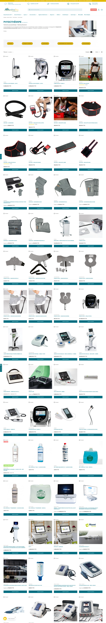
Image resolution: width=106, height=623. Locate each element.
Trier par (5, 52)
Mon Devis (0, 156)
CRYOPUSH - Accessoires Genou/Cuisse (87, 201)
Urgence (25, 14)
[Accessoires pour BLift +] (90, 532)
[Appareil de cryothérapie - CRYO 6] (40, 69)
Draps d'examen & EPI (8, 14)
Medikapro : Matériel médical (8, 17)
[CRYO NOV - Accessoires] (15, 108)
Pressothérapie (86, 43)
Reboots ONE (31, 391)
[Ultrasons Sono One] (65, 415)
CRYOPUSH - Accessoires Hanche (10, 240)
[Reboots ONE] (40, 377)
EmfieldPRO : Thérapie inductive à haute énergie (64, 240)
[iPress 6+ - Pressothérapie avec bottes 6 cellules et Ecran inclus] (65, 493)
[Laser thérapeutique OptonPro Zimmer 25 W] (15, 339)
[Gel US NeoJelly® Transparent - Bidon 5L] (40, 493)
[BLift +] (40, 532)
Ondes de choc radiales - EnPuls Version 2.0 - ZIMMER (65, 353)
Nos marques (87, 14)
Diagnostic (52, 14)
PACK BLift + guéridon (58, 546)
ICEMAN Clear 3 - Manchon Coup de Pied (37, 278)
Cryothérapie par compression (65, 43)
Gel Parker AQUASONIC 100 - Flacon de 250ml (63, 467)
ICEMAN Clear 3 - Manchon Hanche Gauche (38, 316)
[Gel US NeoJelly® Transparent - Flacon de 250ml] (15, 493)
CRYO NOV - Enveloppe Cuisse (60, 122)
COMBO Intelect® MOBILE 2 (59, 83)
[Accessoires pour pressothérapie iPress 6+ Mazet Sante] (15, 571)
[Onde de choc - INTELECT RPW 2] (90, 301)
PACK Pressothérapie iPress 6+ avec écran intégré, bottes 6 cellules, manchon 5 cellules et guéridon (14, 547)
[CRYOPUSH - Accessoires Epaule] (65, 187)
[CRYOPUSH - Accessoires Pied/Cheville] (40, 226)
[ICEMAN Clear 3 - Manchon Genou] (90, 264)
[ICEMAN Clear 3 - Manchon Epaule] (65, 264)
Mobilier (58, 14)
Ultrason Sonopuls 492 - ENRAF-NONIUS (87, 585)
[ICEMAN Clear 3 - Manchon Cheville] (15, 264)
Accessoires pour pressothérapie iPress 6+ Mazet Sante (15, 585)
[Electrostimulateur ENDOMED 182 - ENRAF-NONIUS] (40, 609)
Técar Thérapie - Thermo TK (9, 429)
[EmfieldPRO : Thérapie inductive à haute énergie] (65, 226)
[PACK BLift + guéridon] (65, 532)
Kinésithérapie (65, 14)
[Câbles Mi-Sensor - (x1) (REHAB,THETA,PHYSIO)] (90, 415)
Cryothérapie (45, 43)
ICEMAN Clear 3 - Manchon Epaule (61, 278)
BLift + (30, 546)
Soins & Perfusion (17, 14)
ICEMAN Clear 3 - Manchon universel (61, 316)
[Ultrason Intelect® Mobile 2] (40, 415)
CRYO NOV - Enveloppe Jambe (60, 162)
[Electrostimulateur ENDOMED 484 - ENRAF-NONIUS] (90, 609)
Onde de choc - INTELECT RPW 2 (85, 316)
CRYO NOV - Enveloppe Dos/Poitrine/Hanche (88, 122)
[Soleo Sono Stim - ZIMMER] (65, 377)
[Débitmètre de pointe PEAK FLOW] (40, 571)
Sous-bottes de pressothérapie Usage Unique (88, 391)
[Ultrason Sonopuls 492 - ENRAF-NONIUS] (90, 571)
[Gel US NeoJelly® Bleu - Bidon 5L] (90, 452)
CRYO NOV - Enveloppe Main (84, 162)
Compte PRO (93, 9)
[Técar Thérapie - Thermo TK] (15, 415)
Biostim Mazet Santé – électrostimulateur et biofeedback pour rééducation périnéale (88, 508)
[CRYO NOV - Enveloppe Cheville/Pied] (40, 108)
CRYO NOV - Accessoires (8, 122)
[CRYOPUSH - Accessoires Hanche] (15, 226)
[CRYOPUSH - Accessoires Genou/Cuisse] (90, 187)
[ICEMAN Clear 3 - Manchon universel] (65, 301)
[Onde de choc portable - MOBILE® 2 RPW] (40, 339)
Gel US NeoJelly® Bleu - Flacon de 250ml (37, 467)
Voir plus (5, 31)
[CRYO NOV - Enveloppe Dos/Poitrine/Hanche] (90, 108)
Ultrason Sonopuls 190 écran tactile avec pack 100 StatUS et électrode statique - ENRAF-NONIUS (64, 586)
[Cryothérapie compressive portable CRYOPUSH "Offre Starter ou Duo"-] (15, 187)
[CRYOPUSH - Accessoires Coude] (40, 187)
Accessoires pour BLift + (84, 546)
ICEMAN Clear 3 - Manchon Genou (86, 278)
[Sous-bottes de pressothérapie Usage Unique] (90, 377)
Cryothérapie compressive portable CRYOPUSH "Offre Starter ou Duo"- (15, 202)
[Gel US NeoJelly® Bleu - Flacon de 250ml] (40, 452)
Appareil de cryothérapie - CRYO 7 (11, 83)
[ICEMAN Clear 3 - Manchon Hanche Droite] (15, 301)
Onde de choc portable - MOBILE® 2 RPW (37, 353)
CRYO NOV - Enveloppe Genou (35, 162)
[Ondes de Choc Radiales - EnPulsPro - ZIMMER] (90, 339)
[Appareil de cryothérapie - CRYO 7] (15, 69)
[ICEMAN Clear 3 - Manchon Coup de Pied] (40, 264)
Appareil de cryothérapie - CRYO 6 (36, 83)
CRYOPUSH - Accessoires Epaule (60, 201)
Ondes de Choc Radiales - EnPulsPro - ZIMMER (88, 353)
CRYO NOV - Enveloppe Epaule (10, 162)
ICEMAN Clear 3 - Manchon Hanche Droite (12, 316)
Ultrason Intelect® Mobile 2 (34, 429)
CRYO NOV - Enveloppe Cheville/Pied (36, 122)
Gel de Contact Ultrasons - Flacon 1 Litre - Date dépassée (14, 470)
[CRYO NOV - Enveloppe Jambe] (65, 148)
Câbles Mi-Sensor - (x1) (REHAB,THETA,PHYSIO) (88, 429)
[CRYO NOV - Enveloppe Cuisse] (65, 108)
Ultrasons (10, 43)
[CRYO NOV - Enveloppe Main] (90, 148)
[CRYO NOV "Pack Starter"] (90, 69)
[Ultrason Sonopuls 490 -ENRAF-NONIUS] (15, 609)
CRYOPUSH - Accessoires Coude (35, 201)
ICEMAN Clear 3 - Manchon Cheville (11, 278)
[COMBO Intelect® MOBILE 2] (65, 69)
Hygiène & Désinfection (42, 14)
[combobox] (55, 9)
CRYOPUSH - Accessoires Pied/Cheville (37, 240)
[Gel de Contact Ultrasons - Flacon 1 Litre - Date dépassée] (15, 452)
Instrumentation (33, 14)
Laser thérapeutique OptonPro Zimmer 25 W (13, 353)
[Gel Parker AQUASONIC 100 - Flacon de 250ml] (65, 452)
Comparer (88, 52)
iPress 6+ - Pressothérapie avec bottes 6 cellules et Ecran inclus (65, 508)
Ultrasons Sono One (58, 429)
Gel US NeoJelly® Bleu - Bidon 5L (85, 467)
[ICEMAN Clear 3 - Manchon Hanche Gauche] (40, 301)
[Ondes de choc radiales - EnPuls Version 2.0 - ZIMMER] (65, 339)
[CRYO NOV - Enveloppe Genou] (40, 148)
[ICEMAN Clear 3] (90, 226)
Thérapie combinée (27, 43)
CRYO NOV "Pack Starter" (84, 83)
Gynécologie (73, 14)
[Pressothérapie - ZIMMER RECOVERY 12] (15, 377)
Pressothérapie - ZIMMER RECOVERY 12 (11, 391)
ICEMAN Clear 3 (82, 240)
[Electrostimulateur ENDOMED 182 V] (65, 609)
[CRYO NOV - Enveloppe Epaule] (15, 148)
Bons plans (80, 14)
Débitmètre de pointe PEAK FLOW (35, 585)
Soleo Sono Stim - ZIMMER (59, 391)
